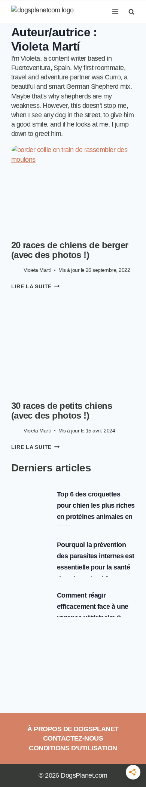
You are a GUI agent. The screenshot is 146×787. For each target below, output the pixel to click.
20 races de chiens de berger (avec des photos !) (69, 250)
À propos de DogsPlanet (72, 729)
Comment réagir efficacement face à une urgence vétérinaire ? (92, 607)
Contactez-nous (73, 738)
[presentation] (73, 186)
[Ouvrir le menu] (115, 11)
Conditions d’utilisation (73, 748)
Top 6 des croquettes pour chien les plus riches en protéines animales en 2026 (96, 511)
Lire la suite (35, 286)
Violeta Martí (37, 270)
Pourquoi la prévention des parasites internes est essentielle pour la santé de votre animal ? (95, 561)
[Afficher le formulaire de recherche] (130, 11)
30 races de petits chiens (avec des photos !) (61, 410)
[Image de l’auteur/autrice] (16, 270)
